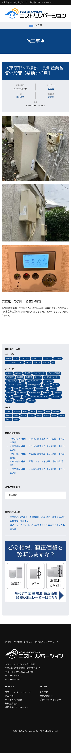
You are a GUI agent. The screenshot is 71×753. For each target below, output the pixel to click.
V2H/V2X (57, 358)
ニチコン (18, 373)
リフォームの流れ (13, 700)
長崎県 (61, 415)
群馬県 (54, 415)
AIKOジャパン (20, 400)
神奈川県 (17, 411)
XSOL (25, 396)
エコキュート (36, 358)
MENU (39, 25)
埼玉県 (8, 415)
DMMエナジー (41, 389)
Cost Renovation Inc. (29, 731)
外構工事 (37, 362)
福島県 (8, 419)
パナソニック (48, 381)
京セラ (8, 389)
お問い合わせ (46, 696)
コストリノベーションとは (18, 692)
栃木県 (23, 415)
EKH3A (28, 362)
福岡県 (40, 411)
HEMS (16, 358)
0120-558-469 (27, 672)
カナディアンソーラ (34, 381)
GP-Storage (57, 393)
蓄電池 (51, 89)
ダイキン (55, 385)
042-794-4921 (16, 676)
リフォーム (47, 358)
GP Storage (52, 389)
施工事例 (35, 41)
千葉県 (48, 411)
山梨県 (16, 415)
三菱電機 (20, 377)
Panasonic (17, 396)
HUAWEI (46, 385)
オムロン (9, 373)
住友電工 (9, 400)
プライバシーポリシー (50, 700)
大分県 (31, 415)
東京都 (51, 97)
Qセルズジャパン (39, 373)
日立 (22, 381)
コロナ (16, 389)
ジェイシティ (56, 396)
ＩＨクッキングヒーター (14, 362)
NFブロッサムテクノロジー (15, 385)
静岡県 (16, 419)
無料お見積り (11, 703)
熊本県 (25, 411)
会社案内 (44, 692)
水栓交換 (46, 362)
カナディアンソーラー (51, 377)
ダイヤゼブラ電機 (54, 373)
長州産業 (20, 97)
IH (53, 362)
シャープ (38, 377)
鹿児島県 (56, 411)
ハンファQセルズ (27, 389)
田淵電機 (29, 377)
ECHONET (47, 393)
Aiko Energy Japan (34, 385)
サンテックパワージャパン (39, 396)
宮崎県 (39, 415)
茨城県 (33, 411)
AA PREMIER (21, 393)
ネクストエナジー (12, 381)
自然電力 (31, 400)
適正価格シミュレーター (17, 707)
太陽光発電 (25, 358)
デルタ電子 (10, 393)
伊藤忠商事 (10, 377)
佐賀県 (46, 415)
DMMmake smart (34, 393)
